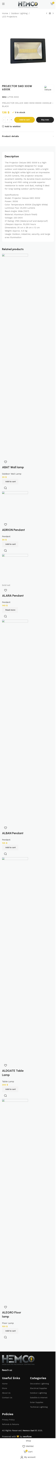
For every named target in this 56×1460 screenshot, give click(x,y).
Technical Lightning (39, 1407)
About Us (6, 1393)
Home (4, 1384)
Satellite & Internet (38, 1397)
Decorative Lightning (39, 1384)
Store (4, 1388)
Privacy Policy (8, 1420)
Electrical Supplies (38, 1388)
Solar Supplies (36, 1402)
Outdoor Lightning (38, 1393)
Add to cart (24, 120)
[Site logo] (28, 4)
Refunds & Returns (10, 1424)
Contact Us (7, 1397)
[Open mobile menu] (3, 4)
